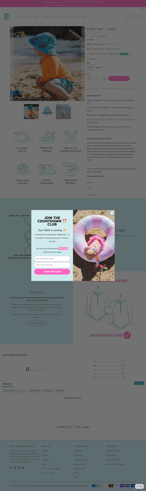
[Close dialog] (112, 213)
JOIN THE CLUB (52, 271)
